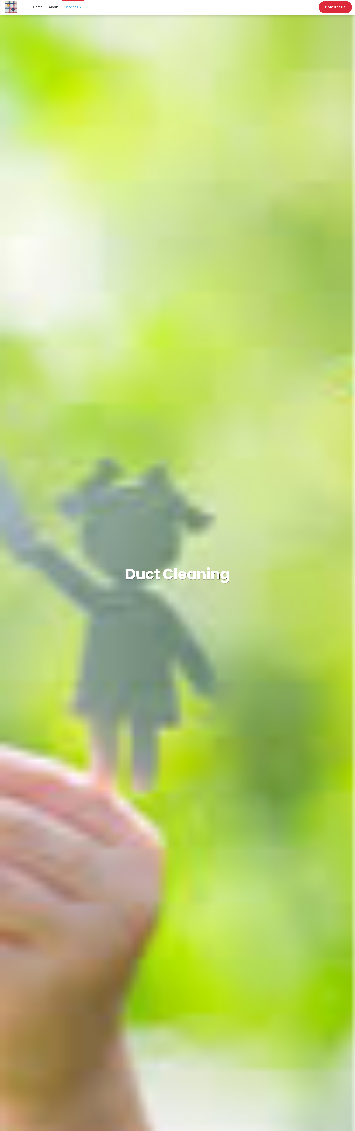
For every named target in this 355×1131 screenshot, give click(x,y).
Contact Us (335, 7)
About (54, 7)
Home (38, 7)
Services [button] (72, 7)
